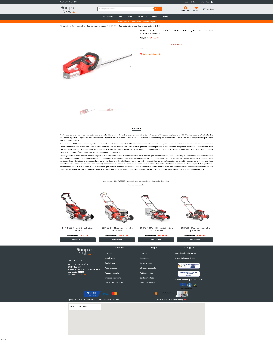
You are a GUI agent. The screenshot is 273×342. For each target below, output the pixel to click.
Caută (157, 9)
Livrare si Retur (146, 263)
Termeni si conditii (147, 283)
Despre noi (144, 258)
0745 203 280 (71, 2)
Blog (207, 2)
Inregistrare (110, 258)
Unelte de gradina (78, 26)
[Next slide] (130, 66)
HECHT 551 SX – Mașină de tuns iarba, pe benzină (117, 229)
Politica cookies (146, 273)
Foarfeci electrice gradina (96, 26)
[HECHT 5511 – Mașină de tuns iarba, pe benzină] (195, 207)
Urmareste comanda (114, 283)
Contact (184, 2)
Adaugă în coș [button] (77, 240)
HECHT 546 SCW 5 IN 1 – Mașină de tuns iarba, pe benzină (156, 229)
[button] (208, 9)
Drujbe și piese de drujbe (185, 258)
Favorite (196, 11)
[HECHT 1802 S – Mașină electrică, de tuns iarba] (78, 207)
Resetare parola (112, 273)
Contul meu (185, 11)
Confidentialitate (147, 278)
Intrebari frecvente (197, 2)
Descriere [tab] (136, 128)
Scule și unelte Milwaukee (185, 253)
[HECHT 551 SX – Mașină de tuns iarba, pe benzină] (117, 207)
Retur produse (111, 268)
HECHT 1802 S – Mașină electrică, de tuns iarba (77, 229)
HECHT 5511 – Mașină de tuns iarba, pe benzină (195, 229)
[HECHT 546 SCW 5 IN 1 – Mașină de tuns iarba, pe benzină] (156, 207)
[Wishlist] (94, 192)
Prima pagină (64, 26)
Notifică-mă (144, 48)
